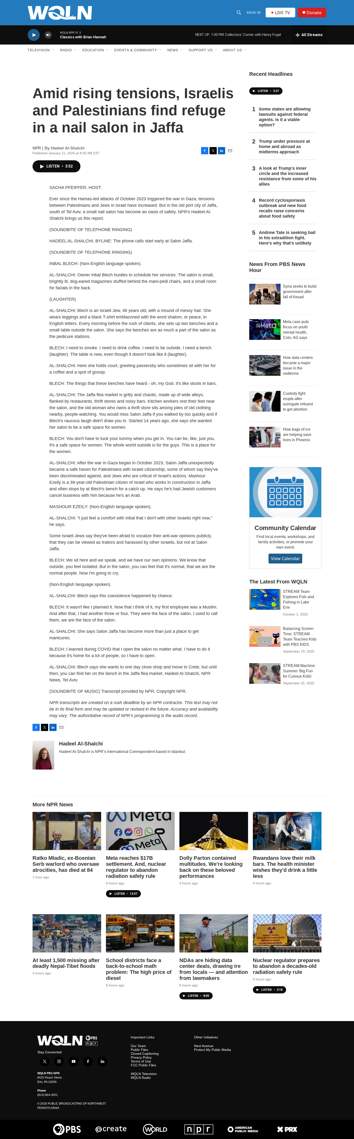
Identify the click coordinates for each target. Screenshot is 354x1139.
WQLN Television (144, 1074)
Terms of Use (141, 1061)
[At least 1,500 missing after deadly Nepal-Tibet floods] (67, 933)
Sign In (254, 12)
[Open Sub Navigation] (53, 50)
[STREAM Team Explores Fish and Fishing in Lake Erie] (265, 599)
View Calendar (285, 558)
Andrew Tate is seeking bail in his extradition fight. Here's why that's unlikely (287, 238)
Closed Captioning (145, 1053)
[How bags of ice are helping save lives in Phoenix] (265, 437)
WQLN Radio (141, 1078)
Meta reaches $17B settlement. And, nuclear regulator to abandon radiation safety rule (136, 867)
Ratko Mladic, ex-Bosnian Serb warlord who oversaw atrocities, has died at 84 (66, 864)
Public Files (139, 1050)
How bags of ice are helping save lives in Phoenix (297, 434)
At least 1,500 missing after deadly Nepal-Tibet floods (66, 963)
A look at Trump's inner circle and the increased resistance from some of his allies (287, 176)
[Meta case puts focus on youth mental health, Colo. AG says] (265, 329)
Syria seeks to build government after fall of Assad (299, 291)
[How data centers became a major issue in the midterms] (265, 365)
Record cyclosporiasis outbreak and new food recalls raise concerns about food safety (282, 208)
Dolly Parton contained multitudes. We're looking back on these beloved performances (211, 867)
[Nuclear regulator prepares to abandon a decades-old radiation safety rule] (287, 933)
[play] (34, 35)
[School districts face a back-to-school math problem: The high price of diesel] (140, 933)
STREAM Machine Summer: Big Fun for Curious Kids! (299, 671)
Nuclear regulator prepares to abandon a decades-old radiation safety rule (286, 966)
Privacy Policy (141, 1057)
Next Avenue (203, 1046)
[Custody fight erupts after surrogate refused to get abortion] (265, 401)
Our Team (138, 1046)
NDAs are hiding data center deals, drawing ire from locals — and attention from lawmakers (213, 969)
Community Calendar (285, 527)
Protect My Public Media (212, 1050)
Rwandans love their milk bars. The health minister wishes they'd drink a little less (285, 867)
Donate (314, 12)
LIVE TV (282, 12)
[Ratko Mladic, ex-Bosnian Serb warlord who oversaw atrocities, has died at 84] (67, 831)
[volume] (48, 35)
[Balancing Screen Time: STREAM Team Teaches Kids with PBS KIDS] (265, 636)
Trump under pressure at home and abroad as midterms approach (284, 146)
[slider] (56, 34)
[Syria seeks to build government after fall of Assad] (265, 294)
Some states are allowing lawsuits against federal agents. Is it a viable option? (285, 117)
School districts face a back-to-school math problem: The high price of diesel (138, 969)
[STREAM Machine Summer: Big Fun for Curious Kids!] (265, 673)
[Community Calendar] (285, 492)
